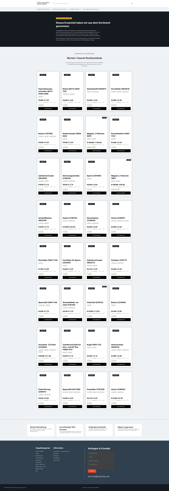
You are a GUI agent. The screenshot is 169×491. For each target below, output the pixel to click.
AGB (94, 487)
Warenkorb (55, 455)
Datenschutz (90, 487)
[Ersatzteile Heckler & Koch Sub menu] (50, 9)
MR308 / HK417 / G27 (41, 466)
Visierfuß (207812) (95, 302)
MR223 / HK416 (39, 468)
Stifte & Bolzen (39, 455)
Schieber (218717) (119, 260)
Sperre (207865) (94, 176)
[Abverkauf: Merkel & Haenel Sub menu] (66, 9)
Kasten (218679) (70, 218)
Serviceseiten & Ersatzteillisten (90, 9)
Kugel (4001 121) (94, 345)
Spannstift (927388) (71, 389)
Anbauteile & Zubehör (74, 9)
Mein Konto (56, 453)
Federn (37, 453)
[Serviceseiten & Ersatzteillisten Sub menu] (98, 9)
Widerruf (97, 487)
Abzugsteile (38, 460)
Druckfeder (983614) (120, 89)
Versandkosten (46, 102)
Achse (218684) (118, 389)
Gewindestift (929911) (96, 89)
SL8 (36, 471)
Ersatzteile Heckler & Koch (43, 9)
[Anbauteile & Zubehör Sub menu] (80, 9)
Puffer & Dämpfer (40, 451)
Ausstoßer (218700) (95, 389)
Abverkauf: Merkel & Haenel (59, 9)
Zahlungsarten (56, 460)
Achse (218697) (118, 218)
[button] (48, 108)
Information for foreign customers (61, 451)
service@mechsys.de (98, 476)
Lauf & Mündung (39, 458)
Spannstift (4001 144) (47, 302)
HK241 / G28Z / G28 (40, 464)
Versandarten (56, 458)
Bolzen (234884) (118, 302)
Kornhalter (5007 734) (48, 260)
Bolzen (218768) (45, 133)
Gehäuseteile (39, 462)
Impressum (84, 487)
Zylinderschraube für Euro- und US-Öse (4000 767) (72, 347)
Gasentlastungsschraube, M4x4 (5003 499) (45, 91)
